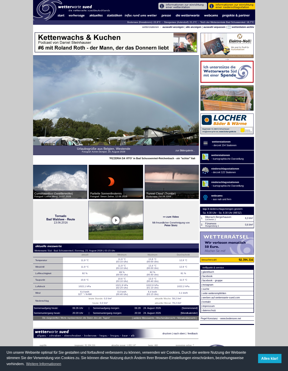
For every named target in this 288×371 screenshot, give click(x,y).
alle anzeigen (193, 27)
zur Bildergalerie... (185, 150)
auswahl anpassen (214, 27)
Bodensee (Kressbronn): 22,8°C (144, 22)
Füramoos (210, 223)
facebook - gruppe (212, 280)
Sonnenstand (189, 308)
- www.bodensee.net (230, 318)
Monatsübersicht (186, 318)
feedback (193, 333)
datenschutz (209, 310)
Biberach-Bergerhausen (218, 217)
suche (205, 289)
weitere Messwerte (143, 318)
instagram (207, 284)
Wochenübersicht (165, 318)
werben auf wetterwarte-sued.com (221, 297)
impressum (208, 306)
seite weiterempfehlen (214, 293)
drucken (166, 333)
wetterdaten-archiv (242, 27)
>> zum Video (171, 216)
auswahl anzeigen (173, 27)
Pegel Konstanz (209, 318)
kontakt (206, 301)
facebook (207, 276)
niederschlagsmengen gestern (226, 209)
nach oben (179, 333)
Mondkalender (189, 313)
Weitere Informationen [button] (43, 364)
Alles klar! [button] (269, 358)
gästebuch (208, 271)
